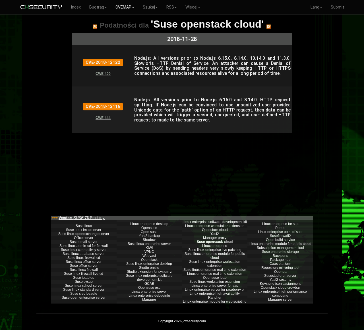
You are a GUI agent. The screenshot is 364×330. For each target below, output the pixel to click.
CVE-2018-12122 (103, 62)
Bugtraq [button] (96, 7)
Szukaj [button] (149, 7)
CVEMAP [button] (123, 7)
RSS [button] (170, 7)
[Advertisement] (182, 173)
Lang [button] (315, 7)
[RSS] (95, 26)
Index (76, 7)
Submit (337, 7)
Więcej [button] (191, 7)
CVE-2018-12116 (103, 106)
